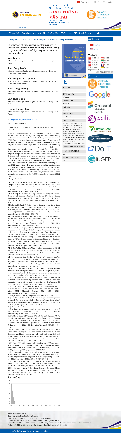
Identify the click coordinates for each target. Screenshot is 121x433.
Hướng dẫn (53, 33)
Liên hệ (97, 33)
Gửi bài (41, 33)
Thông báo (66, 33)
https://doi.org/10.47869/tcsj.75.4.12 (24, 120)
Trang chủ (14, 33)
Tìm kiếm (95, 76)
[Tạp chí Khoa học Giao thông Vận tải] (100, 129)
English (95, 49)
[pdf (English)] (65, 82)
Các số (22, 40)
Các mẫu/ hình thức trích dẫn (73, 147)
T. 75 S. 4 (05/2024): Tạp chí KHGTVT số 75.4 (42, 40)
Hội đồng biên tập (82, 33)
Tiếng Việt (96, 45)
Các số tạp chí (28, 33)
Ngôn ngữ (95, 39)
